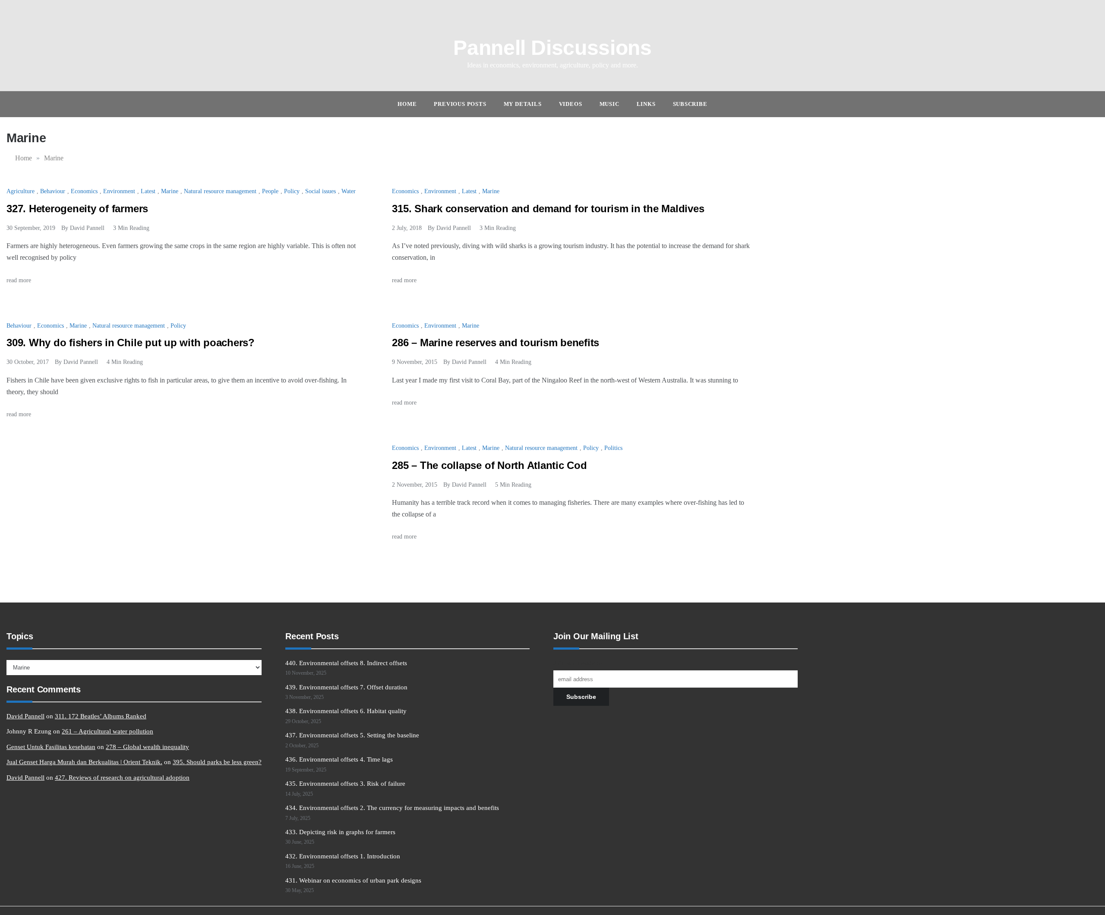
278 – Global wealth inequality (147, 746)
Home (407, 104)
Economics (84, 191)
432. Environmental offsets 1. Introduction (342, 856)
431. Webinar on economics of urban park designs (353, 880)
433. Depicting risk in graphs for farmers (340, 832)
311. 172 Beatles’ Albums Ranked (100, 716)
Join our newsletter (578, 663)
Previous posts (460, 104)
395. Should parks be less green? (217, 762)
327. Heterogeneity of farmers (77, 208)
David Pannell (87, 228)
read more (19, 280)
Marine (169, 191)
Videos (570, 104)
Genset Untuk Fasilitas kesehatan (50, 746)
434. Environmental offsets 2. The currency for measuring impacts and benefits (392, 807)
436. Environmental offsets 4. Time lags (339, 759)
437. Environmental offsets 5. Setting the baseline (352, 735)
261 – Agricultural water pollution (107, 731)
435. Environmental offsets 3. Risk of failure (345, 783)
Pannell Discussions (552, 47)
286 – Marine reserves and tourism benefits (495, 342)
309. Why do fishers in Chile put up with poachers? (130, 342)
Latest (148, 191)
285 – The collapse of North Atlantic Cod (489, 465)
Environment (119, 191)
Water (348, 191)
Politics (613, 448)
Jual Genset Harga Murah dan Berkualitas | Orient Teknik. (84, 762)
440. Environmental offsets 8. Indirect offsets (346, 663)
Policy (292, 191)
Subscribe (690, 104)
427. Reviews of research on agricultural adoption (122, 777)
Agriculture (20, 191)
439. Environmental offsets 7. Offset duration (346, 687)
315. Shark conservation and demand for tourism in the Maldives (548, 208)
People (270, 191)
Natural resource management (220, 191)
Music (609, 104)
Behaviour (52, 191)
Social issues (320, 191)
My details (523, 104)
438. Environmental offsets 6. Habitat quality (346, 711)
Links (646, 104)
